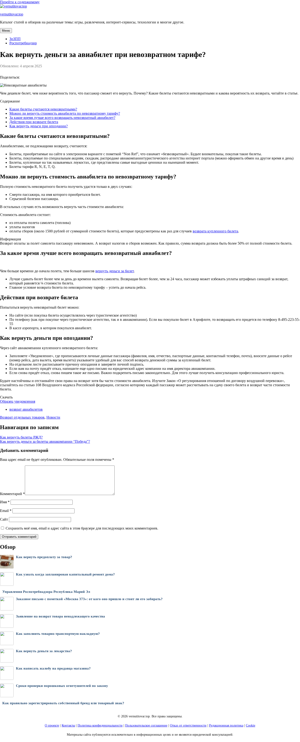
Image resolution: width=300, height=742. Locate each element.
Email (5, 511)
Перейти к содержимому (20, 2)
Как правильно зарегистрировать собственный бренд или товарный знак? (63, 703)
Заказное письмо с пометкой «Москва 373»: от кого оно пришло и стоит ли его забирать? (89, 599)
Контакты (68, 725)
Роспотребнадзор (23, 43)
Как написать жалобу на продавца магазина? (53, 668)
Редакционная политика (226, 725)
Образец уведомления (17, 401)
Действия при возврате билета (33, 122)
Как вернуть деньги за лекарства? (44, 651)
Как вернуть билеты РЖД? (21, 437)
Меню (6, 30)
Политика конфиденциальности (100, 725)
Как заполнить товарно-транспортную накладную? (58, 634)
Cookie (250, 725)
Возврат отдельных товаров (22, 417)
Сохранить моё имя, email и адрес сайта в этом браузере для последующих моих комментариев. (82, 528)
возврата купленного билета (215, 231)
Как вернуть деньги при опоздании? (38, 126)
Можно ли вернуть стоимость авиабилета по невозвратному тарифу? (64, 113)
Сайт (4, 519)
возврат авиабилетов (26, 409)
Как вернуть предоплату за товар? (44, 557)
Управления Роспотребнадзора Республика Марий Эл (46, 592)
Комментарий (12, 494)
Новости (53, 417)
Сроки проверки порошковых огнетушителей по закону (62, 686)
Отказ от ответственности (188, 725)
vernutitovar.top (11, 14)
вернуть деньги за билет (114, 271)
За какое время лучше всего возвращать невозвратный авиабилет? (62, 118)
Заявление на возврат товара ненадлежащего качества (60, 616)
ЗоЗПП (15, 39)
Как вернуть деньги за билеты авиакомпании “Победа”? (45, 441)
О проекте (52, 725)
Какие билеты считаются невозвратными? (43, 109)
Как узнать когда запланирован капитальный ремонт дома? (65, 574)
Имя (5, 502)
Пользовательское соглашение (146, 725)
